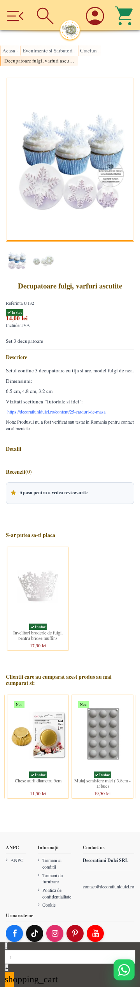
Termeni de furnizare (52, 878)
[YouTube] (95, 933)
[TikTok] (34, 933)
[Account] (95, 15)
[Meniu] (15, 15)
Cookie (49, 905)
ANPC (16, 860)
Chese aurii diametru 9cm (38, 780)
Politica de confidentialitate (56, 893)
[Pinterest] (75, 933)
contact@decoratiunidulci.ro (108, 886)
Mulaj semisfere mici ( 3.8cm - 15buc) (102, 783)
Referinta (14, 303)
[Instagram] (54, 933)
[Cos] (125, 15)
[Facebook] (14, 933)
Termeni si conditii (51, 863)
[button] (70, 493)
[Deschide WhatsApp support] (124, 969)
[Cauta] (45, 15)
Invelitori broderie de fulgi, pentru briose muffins (38, 635)
